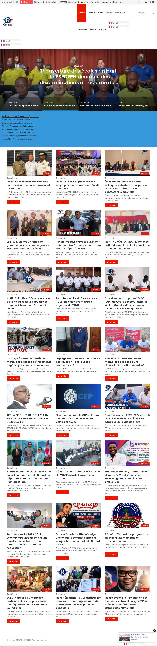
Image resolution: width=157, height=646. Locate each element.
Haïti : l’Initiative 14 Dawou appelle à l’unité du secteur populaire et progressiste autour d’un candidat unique (28, 303)
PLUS (92, 30)
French (115, 23)
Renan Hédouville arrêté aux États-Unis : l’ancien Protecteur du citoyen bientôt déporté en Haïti (78, 245)
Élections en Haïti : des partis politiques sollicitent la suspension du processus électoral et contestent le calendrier (126, 187)
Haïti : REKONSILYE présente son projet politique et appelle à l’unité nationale (78, 185)
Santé (100, 13)
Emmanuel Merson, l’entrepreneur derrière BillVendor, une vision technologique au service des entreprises (126, 477)
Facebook (146, 640)
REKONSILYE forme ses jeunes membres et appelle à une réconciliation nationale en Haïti (125, 362)
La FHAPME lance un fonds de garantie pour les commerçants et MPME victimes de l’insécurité (28, 245)
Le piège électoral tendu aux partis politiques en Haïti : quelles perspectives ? (78, 362)
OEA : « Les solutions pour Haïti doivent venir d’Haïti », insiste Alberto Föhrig (61, 2)
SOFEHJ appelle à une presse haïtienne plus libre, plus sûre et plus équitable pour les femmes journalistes (27, 603)
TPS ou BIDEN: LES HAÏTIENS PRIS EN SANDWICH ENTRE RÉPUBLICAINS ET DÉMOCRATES (27, 418)
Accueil (82, 13)
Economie (83, 30)
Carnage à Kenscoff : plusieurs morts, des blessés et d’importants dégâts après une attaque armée (29, 362)
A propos (102, 30)
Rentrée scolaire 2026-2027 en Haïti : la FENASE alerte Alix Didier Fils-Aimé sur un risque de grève (127, 418)
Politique (91, 13)
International (120, 13)
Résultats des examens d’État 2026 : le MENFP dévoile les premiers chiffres (78, 475)
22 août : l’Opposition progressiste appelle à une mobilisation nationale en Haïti (126, 538)
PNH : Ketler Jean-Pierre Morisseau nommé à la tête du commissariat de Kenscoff (28, 185)
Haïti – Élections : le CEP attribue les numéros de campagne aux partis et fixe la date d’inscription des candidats (78, 603)
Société (109, 13)
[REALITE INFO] (8, 21)
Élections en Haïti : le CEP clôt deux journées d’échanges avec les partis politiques (77, 418)
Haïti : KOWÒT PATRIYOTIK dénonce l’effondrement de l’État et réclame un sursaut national (127, 245)
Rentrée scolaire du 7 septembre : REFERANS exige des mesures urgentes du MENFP (77, 302)
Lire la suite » (13, 202)
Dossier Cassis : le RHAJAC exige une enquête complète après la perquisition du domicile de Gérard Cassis (78, 539)
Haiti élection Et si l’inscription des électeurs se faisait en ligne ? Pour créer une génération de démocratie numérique (126, 603)
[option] (78, 80)
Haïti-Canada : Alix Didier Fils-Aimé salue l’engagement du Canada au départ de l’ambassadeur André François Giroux (29, 477)
